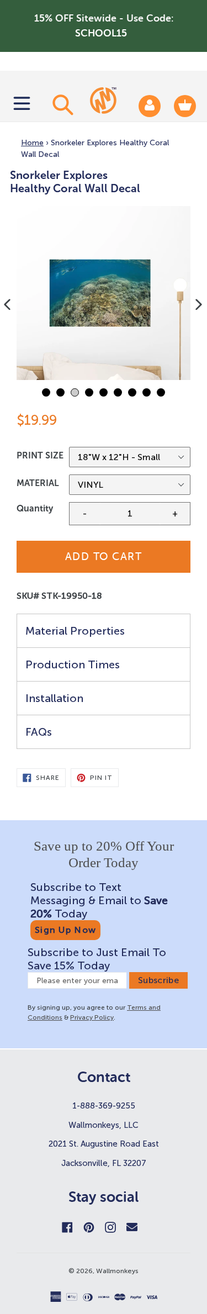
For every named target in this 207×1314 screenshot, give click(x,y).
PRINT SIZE (40, 455)
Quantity (35, 508)
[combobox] (61, 104)
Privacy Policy (92, 1017)
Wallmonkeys (117, 1271)
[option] (103, 293)
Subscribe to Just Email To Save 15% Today (97, 959)
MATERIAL (38, 483)
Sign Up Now (65, 930)
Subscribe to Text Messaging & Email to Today (99, 900)
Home (32, 142)
